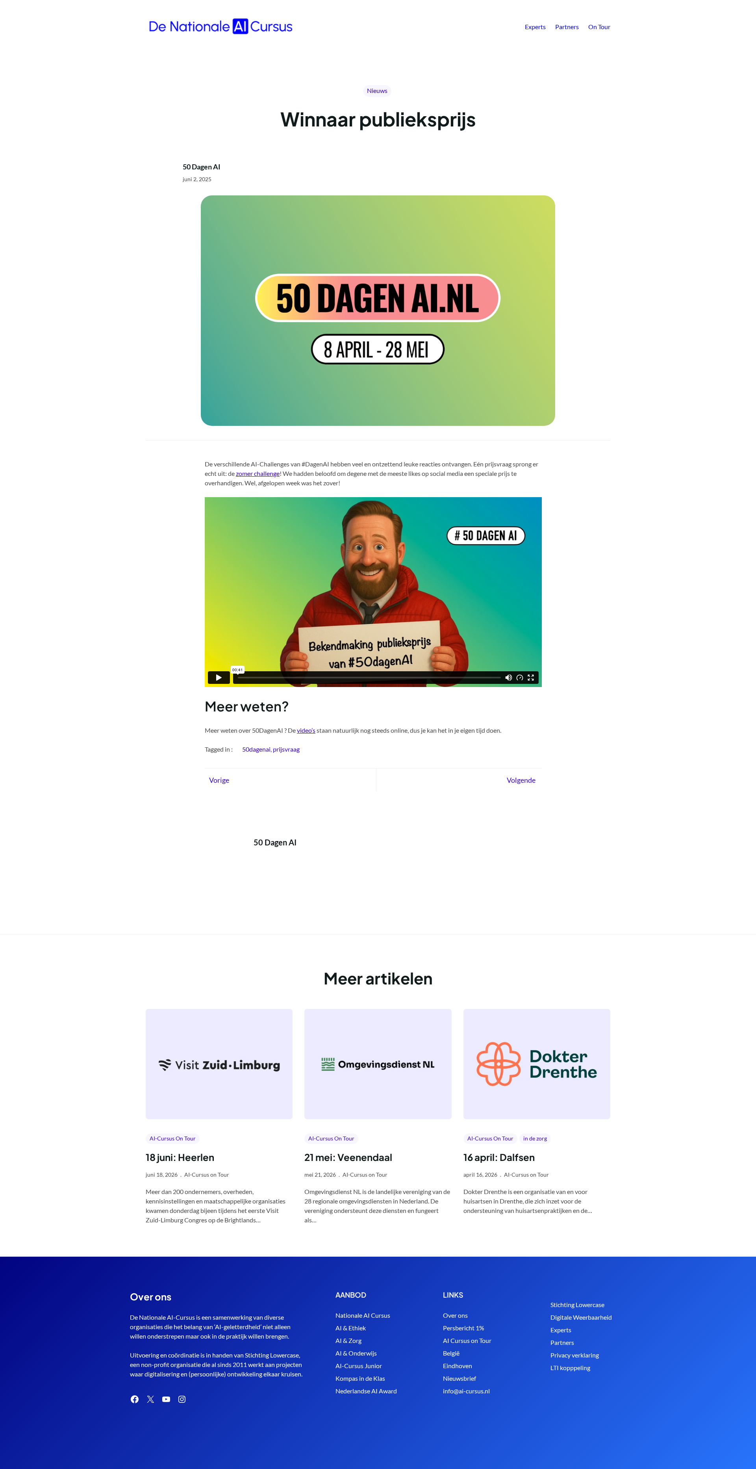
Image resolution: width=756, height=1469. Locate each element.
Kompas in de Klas (360, 1378)
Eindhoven (457, 1365)
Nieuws (377, 90)
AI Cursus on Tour (467, 1340)
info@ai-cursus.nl (466, 1391)
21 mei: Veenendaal (348, 1157)
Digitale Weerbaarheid (581, 1317)
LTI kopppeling (570, 1367)
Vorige (219, 780)
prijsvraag (286, 749)
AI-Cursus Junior (358, 1365)
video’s (306, 730)
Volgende (521, 780)
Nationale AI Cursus (362, 1315)
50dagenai (256, 749)
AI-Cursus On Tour (173, 1138)
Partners (562, 1342)
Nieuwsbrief (459, 1378)
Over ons (455, 1315)
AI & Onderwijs (356, 1353)
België (451, 1353)
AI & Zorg (348, 1340)
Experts (560, 1329)
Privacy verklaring (574, 1355)
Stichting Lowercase (577, 1304)
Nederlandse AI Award (366, 1391)
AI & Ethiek (350, 1328)
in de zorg (535, 1138)
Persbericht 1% (463, 1328)
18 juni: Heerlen (180, 1157)
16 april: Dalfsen (499, 1157)
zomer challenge (258, 473)
